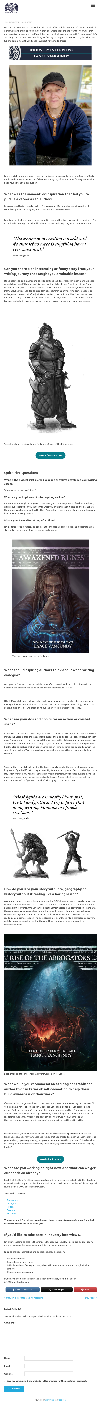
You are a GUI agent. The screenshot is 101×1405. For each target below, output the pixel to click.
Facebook (12, 1210)
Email (7, 1366)
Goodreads (12, 1200)
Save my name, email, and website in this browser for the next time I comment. (46, 1381)
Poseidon (62, 1400)
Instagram (12, 1203)
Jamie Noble (27, 22)
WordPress (49, 1400)
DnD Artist (90, 1298)
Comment (10, 1323)
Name (7, 1358)
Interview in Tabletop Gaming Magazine (24, 1298)
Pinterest (11, 1213)
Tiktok (10, 1206)
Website (8, 1374)
